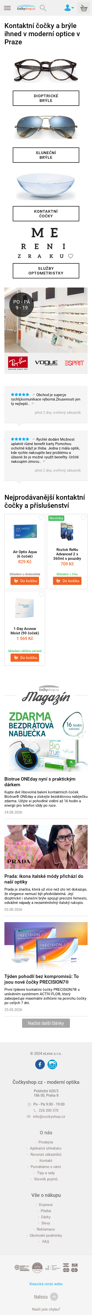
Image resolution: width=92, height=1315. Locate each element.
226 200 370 (48, 1110)
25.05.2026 (13, 1010)
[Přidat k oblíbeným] (41, 518)
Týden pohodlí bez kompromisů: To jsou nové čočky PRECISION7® (41, 979)
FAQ (45, 1241)
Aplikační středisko (46, 1148)
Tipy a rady (46, 1173)
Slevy (45, 1223)
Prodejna (46, 1142)
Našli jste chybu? (46, 1309)
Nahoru (41, 1296)
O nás (46, 1133)
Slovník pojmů (45, 1179)
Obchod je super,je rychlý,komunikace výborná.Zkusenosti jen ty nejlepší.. (46, 403)
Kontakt (45, 1160)
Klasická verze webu (46, 1284)
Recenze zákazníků (45, 1154)
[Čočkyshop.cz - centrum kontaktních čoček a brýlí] (26, 7)
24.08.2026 (13, 812)
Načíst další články (46, 1023)
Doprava (46, 1205)
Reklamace (46, 1229)
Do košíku (28, 580)
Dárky (46, 1217)
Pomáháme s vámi (46, 1167)
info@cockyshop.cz (49, 1116)
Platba (46, 1211)
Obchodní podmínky (46, 1235)
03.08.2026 (13, 909)
